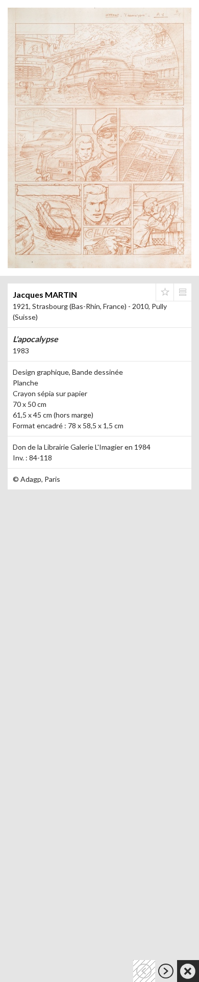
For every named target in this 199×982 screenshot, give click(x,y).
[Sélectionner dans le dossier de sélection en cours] (164, 292)
